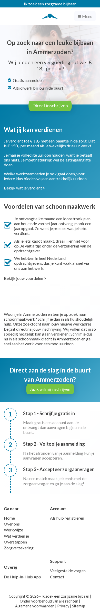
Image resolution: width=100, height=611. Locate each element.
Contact (57, 576)
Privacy (63, 606)
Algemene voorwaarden (34, 606)
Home (9, 517)
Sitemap (78, 606)
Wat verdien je (16, 535)
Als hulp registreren (67, 517)
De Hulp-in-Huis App (22, 576)
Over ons (12, 523)
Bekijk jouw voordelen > (25, 278)
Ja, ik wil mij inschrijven (50, 389)
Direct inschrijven (50, 105)
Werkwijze (13, 529)
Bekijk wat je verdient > (24, 187)
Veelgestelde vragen (68, 570)
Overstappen (15, 541)
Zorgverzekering (19, 547)
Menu (86, 16)
